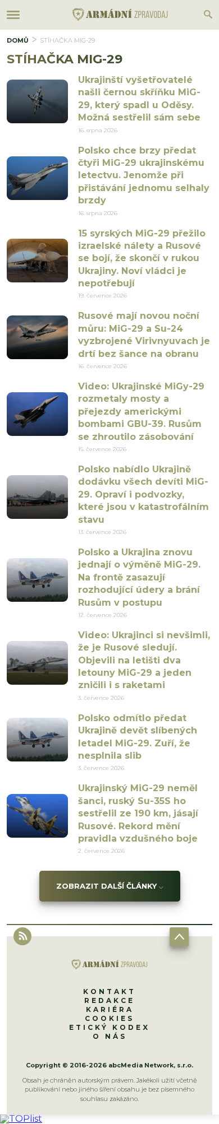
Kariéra (110, 1009)
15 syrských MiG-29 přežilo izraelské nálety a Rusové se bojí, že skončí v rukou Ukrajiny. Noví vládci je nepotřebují (142, 258)
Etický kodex (109, 1027)
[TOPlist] (21, 1118)
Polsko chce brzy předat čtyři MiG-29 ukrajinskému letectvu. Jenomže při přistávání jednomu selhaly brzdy (143, 175)
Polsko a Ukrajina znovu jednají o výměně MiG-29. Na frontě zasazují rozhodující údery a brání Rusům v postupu (139, 577)
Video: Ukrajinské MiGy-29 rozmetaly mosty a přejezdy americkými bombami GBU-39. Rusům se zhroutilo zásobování (141, 411)
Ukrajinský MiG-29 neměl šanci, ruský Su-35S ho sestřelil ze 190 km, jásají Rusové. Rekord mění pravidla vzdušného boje (138, 813)
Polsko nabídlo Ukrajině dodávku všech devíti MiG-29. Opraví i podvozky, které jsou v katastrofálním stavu (143, 494)
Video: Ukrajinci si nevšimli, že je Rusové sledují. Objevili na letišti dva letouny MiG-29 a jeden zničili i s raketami (144, 660)
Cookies (109, 1018)
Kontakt (109, 991)
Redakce (109, 1000)
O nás (110, 1036)
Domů (18, 40)
